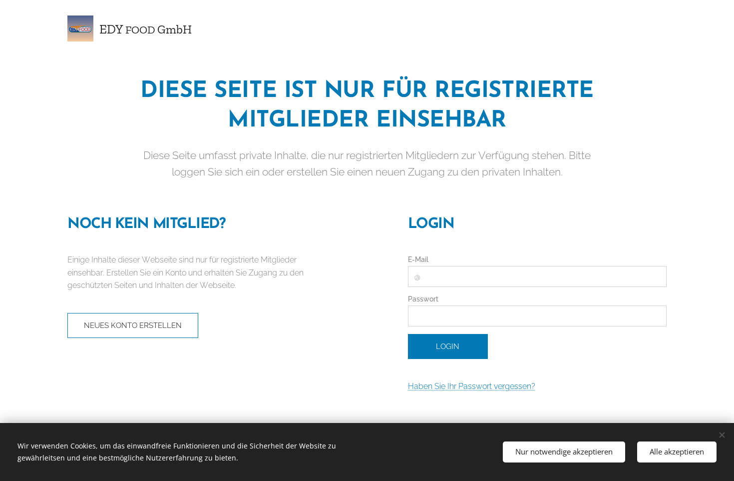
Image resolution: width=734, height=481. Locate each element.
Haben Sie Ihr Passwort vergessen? (471, 386)
